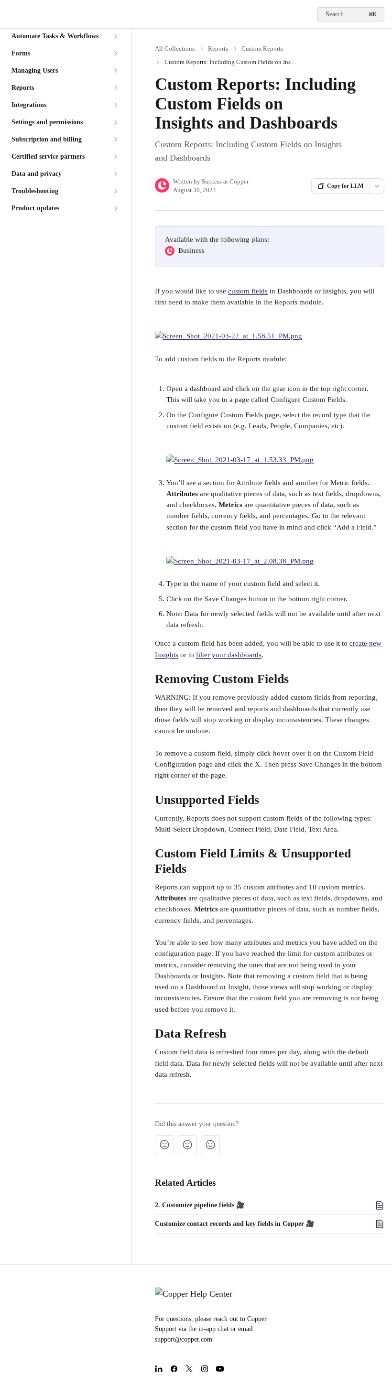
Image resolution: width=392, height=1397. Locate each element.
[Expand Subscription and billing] (115, 139)
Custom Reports (262, 48)
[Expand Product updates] (115, 208)
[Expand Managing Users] (115, 70)
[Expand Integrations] (115, 105)
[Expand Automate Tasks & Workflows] (115, 36)
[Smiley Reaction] (210, 1144)
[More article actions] (376, 186)
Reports (218, 48)
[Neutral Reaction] (187, 1144)
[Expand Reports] (115, 88)
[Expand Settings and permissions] (115, 122)
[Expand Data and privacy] (115, 174)
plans (259, 239)
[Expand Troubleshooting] (115, 191)
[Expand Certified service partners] (115, 156)
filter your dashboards (228, 655)
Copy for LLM (345, 186)
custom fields (248, 291)
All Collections (175, 48)
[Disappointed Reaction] (164, 1144)
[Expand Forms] (115, 53)
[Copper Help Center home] (9, 14)
